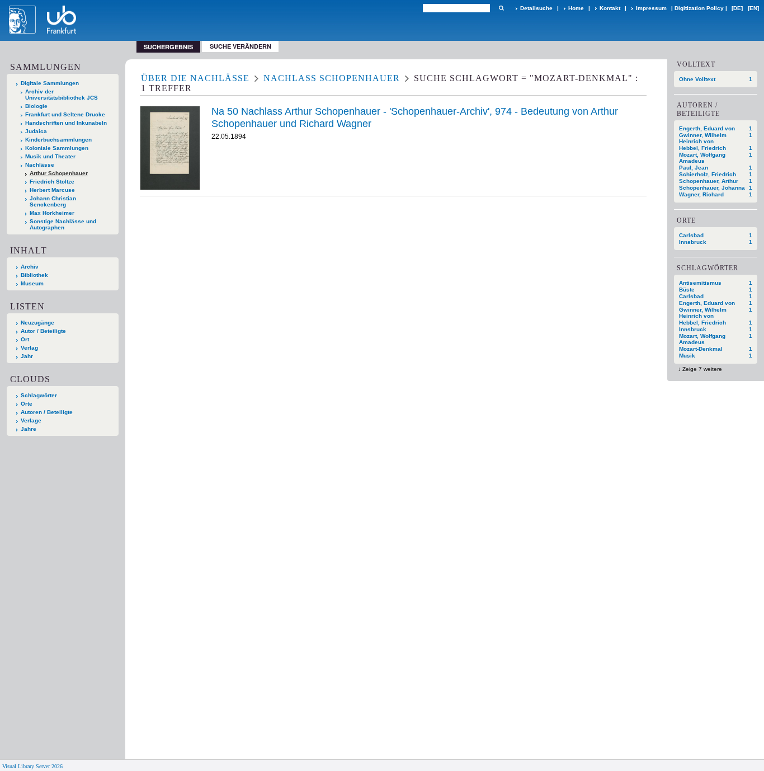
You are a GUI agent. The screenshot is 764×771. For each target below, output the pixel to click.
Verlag (29, 348)
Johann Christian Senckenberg (53, 201)
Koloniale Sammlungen (56, 148)
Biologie (36, 106)
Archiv (30, 267)
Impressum (651, 8)
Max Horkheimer (52, 213)
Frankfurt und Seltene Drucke (65, 114)
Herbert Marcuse (52, 190)
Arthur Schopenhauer (59, 173)
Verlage (31, 420)
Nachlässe (39, 165)
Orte (26, 404)
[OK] (501, 8)
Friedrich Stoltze (52, 181)
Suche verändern (240, 46)
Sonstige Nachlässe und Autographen (63, 224)
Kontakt (610, 8)
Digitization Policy (699, 8)
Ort (25, 339)
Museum (32, 283)
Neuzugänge (37, 322)
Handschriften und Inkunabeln (66, 123)
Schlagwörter (39, 395)
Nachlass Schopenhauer (331, 78)
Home (576, 8)
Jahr (27, 356)
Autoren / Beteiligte (47, 412)
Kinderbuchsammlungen (58, 140)
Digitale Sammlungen (50, 83)
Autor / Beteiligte (43, 331)
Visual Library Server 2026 (32, 766)
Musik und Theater (50, 156)
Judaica (36, 131)
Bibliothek (34, 275)
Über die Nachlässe (195, 78)
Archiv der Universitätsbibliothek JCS (61, 94)
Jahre (28, 429)
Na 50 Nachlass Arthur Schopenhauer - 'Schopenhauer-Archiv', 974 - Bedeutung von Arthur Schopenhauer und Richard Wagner (414, 117)
